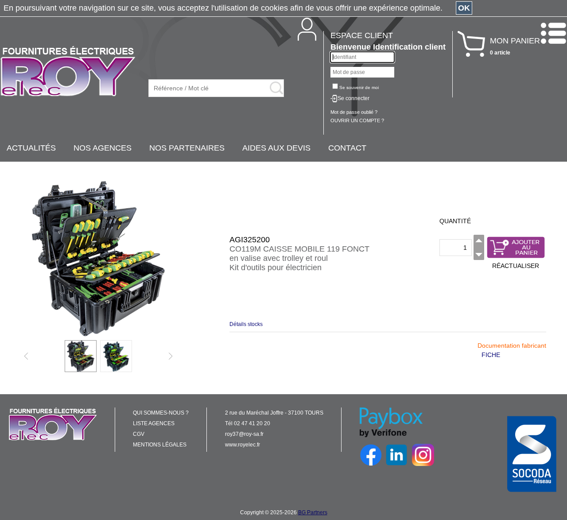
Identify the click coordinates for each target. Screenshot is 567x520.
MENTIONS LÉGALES (159, 445)
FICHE (491, 354)
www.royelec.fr (242, 445)
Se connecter (353, 98)
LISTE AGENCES (154, 423)
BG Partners (312, 512)
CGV (138, 434)
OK (464, 8)
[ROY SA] (67, 71)
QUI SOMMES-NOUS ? (161, 413)
